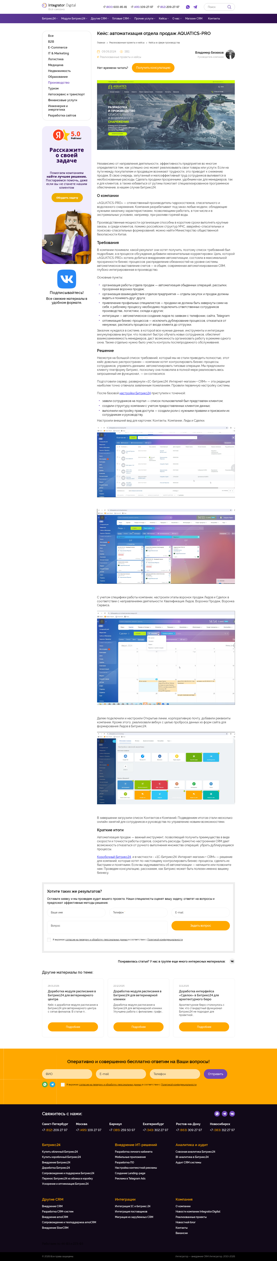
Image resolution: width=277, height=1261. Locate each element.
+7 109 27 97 (88, 1130)
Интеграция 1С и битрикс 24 (132, 1206)
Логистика (56, 59)
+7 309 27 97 (189, 1130)
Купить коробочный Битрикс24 (61, 1156)
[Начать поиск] (229, 7)
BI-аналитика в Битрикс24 (192, 1156)
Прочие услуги (143, 18)
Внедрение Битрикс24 (56, 1162)
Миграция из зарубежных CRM (134, 1217)
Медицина (55, 65)
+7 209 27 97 (54, 1130)
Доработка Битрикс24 (56, 1167)
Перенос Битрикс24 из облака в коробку (67, 1178)
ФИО (49, 1074)
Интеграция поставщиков (131, 1211)
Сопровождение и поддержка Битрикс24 (68, 1173)
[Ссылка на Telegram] (224, 1113)
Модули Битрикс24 (73, 18)
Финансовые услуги (62, 100)
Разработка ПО (124, 1162)
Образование (58, 77)
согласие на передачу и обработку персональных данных (96, 939)
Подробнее (73, 1026)
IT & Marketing (58, 53)
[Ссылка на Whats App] (217, 1113)
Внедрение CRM (52, 1206)
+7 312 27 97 (222, 1130)
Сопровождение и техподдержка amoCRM (69, 1222)
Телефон (160, 1074)
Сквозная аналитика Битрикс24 (195, 1151)
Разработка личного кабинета (133, 1151)
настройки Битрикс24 (135, 393)
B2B (51, 41)
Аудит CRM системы (188, 1162)
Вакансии (182, 1233)
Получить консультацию (153, 67)
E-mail (104, 1074)
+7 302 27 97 (155, 1130)
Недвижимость (59, 71)
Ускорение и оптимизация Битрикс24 (65, 1183)
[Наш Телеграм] (52, 1084)
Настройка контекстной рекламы (136, 1167)
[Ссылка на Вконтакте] (232, 1113)
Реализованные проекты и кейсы (127, 42)
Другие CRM (99, 18)
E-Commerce (57, 47)
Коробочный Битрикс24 (114, 857)
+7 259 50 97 (122, 1130)
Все (51, 36)
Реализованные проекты (191, 1217)
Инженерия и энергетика (58, 107)
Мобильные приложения (130, 1156)
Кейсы (163, 18)
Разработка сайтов (62, 115)
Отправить (215, 1074)
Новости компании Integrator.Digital (198, 1211)
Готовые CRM (120, 18)
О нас (176, 18)
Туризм (53, 88)
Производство (59, 82)
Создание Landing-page (130, 1173)
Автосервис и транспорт (66, 94)
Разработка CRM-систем (57, 1211)
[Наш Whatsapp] (45, 1084)
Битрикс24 (49, 18)
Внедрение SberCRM (55, 1227)
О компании (183, 1206)
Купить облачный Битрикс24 (60, 1151)
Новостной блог (186, 1222)
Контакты (214, 18)
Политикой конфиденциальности (165, 939)
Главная (101, 42)
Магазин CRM (193, 18)
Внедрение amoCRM (55, 1217)
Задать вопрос (200, 925)
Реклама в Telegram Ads (130, 1178)
